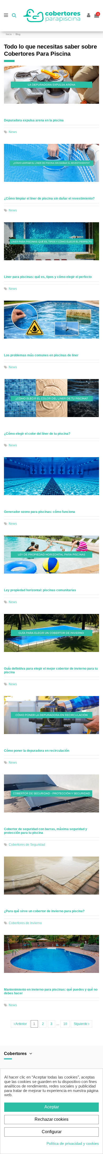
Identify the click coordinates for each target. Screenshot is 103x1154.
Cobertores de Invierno (25, 923)
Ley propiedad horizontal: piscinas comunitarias (40, 590)
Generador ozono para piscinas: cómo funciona (39, 512)
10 (65, 1024)
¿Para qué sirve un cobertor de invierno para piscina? (44, 911)
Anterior (21, 1024)
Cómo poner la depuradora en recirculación (36, 751)
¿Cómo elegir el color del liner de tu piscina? (37, 434)
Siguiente (81, 1024)
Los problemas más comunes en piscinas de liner (41, 355)
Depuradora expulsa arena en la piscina (34, 120)
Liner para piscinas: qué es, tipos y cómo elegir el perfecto (48, 277)
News (13, 132)
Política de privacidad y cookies (72, 1143)
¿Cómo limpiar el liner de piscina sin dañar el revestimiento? (49, 198)
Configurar (52, 1131)
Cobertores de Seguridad (27, 844)
